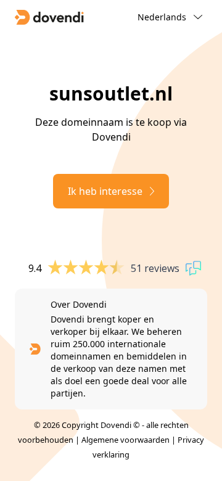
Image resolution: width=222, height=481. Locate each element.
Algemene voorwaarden (125, 439)
